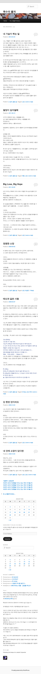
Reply (32, 290)
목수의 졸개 (9, 11)
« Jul (9, 520)
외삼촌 (27, 290)
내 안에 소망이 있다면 (13, 450)
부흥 (23, 176)
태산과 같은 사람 (11, 298)
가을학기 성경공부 (8, 481)
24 (10, 515)
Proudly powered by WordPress (20, 670)
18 (15, 512)
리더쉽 (24, 392)
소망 (23, 102)
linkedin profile (9, 598)
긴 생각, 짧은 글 (12, 102)
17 (10, 512)
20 (24, 512)
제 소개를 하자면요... (9, 494)
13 (24, 509)
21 (29, 512)
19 (19, 512)
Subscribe (7, 539)
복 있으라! (15, 577)
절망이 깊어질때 (10, 109)
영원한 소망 (8, 243)
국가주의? (15, 579)
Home (5, 21)
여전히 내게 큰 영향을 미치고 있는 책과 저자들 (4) (17, 489)
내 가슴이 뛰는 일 (11, 33)
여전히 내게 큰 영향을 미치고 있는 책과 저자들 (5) (17, 487)
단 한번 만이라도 (11, 401)
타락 (30, 392)
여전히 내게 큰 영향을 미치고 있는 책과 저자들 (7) (17, 483)
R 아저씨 (14, 581)
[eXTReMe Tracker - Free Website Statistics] (5, 659)
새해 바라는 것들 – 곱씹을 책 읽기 (21, 585)
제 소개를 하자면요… (15, 21)
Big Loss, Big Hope (12, 184)
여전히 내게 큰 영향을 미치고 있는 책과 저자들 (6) (17, 485)
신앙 (26, 474)
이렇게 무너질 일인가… (19, 583)
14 (29, 509)
